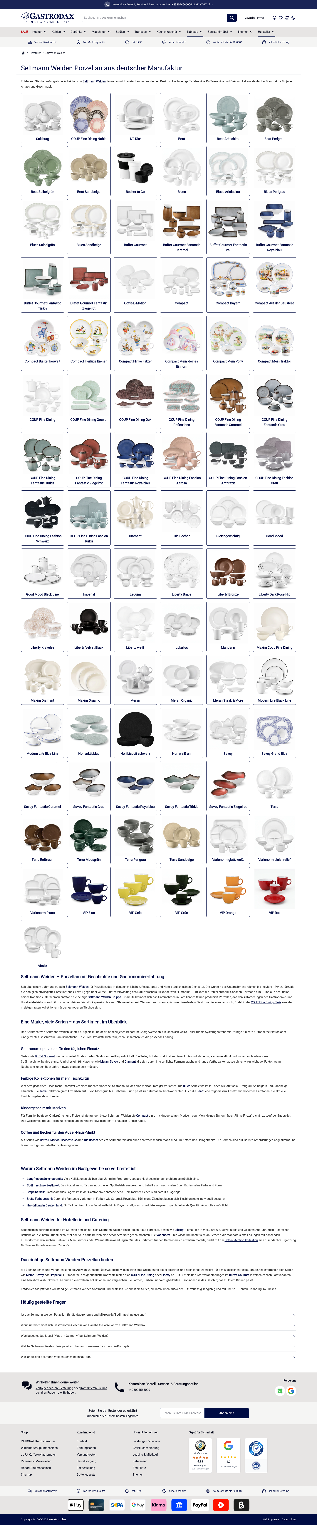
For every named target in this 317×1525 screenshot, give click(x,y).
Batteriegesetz (86, 1474)
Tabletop (192, 32)
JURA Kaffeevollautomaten (38, 1454)
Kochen (37, 32)
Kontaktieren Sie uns (93, 1388)
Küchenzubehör (167, 32)
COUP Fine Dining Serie (266, 1002)
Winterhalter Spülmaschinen (39, 1448)
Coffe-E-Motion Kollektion (241, 1240)
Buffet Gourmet (45, 1056)
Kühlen (56, 32)
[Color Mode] (293, 18)
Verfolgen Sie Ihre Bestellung (54, 1388)
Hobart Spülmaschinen (36, 1468)
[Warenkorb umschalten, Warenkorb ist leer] (287, 18)
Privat (260, 17)
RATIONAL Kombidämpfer (38, 1441)
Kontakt (82, 1441)
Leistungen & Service (146, 1441)
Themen (243, 32)
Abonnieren (226, 1413)
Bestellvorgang (86, 1461)
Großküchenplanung (146, 1448)
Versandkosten (86, 1454)
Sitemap (26, 1474)
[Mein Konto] (274, 18)
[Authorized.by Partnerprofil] (256, 1448)
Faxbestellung (86, 1468)
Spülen (120, 32)
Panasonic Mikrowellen (36, 1461)
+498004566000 (139, 1390)
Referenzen (140, 1461)
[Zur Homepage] (23, 53)
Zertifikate (139, 1468)
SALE (24, 32)
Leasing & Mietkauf (145, 1454)
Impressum (274, 1519)
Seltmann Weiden (55, 52)
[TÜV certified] (256, 1465)
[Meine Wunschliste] (281, 18)
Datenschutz (289, 1519)
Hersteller (264, 32)
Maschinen (99, 32)
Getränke (76, 32)
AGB (265, 1519)
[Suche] (232, 18)
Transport (141, 32)
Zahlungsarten (86, 1448)
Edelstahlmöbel (218, 32)
